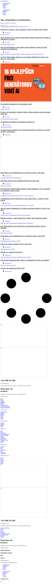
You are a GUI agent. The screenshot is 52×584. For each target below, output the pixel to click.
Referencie (5, 4)
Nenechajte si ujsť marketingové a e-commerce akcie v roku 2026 (22, 173)
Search (2, 25)
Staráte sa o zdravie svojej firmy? (12, 252)
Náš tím (4, 5)
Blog (4, 6)
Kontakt (4, 7)
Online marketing (6, 3)
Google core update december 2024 (13, 268)
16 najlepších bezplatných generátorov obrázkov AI (18, 122)
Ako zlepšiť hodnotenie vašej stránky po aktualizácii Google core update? (25, 260)
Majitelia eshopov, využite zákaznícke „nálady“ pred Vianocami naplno (24, 218)
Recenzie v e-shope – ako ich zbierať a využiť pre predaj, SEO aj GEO (24, 29)
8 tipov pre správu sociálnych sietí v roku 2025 (16, 244)
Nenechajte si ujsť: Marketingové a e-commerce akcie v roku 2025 (23, 236)
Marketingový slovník (6, 553)
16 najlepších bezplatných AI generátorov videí (16, 104)
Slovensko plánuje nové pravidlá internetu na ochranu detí (20, 181)
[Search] (15, 25)
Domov (2, 23)
